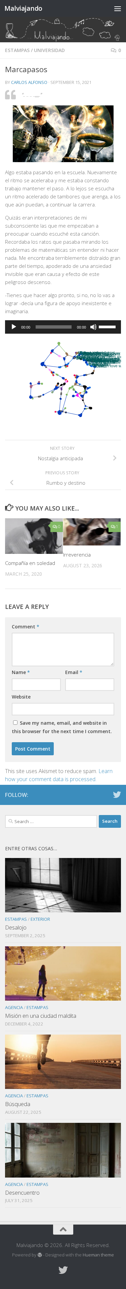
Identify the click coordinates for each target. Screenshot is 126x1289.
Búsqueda (17, 1104)
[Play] (13, 327)
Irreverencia (77, 554)
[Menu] (117, 8)
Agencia (14, 1007)
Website (21, 697)
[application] (63, 327)
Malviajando (23, 8)
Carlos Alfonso (29, 82)
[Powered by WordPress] (39, 1255)
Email (73, 672)
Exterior (40, 919)
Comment (25, 626)
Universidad (49, 50)
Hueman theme (98, 1255)
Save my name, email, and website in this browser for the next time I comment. (62, 727)
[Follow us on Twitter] (117, 795)
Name (21, 672)
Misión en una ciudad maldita (40, 1015)
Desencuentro (22, 1192)
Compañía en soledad (30, 563)
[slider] (108, 326)
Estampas (17, 50)
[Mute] (93, 327)
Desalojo (16, 927)
